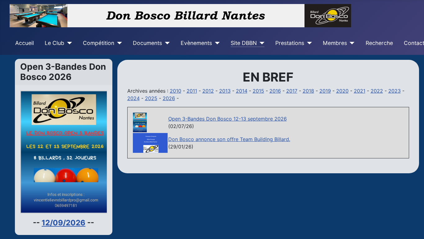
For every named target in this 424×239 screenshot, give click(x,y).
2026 (169, 98)
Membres (335, 43)
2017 (291, 91)
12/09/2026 (63, 222)
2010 (175, 91)
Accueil (24, 43)
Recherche (379, 43)
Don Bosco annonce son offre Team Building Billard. (229, 139)
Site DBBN (244, 43)
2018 (308, 91)
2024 (133, 98)
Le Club (54, 43)
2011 (192, 91)
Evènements (196, 43)
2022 (377, 91)
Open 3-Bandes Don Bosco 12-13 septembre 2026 (227, 119)
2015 (258, 91)
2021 (359, 91)
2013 (225, 91)
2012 (208, 91)
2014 (241, 91)
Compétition (98, 43)
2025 (151, 98)
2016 (275, 91)
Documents (147, 43)
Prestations (289, 43)
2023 (394, 91)
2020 (342, 91)
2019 (325, 91)
